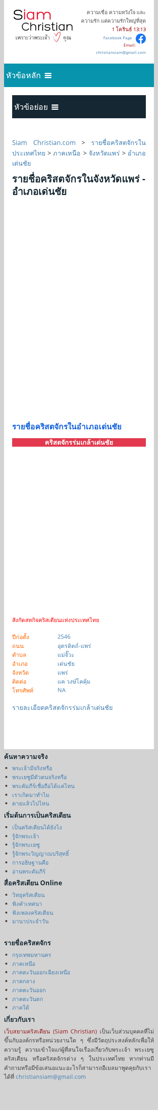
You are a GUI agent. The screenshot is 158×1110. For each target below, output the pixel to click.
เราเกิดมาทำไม (30, 795)
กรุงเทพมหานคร (31, 955)
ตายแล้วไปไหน (30, 803)
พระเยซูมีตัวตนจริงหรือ (39, 777)
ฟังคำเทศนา (27, 904)
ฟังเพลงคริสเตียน (32, 912)
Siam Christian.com (46, 142)
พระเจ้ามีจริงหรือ (32, 768)
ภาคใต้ (20, 1007)
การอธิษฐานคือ (30, 862)
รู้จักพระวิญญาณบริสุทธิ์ (40, 853)
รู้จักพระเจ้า (25, 836)
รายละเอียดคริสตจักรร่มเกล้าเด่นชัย (62, 707)
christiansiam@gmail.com (121, 52)
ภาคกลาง (23, 981)
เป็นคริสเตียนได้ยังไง (37, 827)
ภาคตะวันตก (27, 999)
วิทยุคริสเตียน (28, 895)
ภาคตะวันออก (29, 990)
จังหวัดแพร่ (104, 153)
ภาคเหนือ (67, 153)
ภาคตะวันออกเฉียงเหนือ (41, 972)
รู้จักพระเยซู (26, 844)
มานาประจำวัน (30, 921)
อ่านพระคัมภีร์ (28, 871)
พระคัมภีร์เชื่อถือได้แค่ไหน (43, 786)
